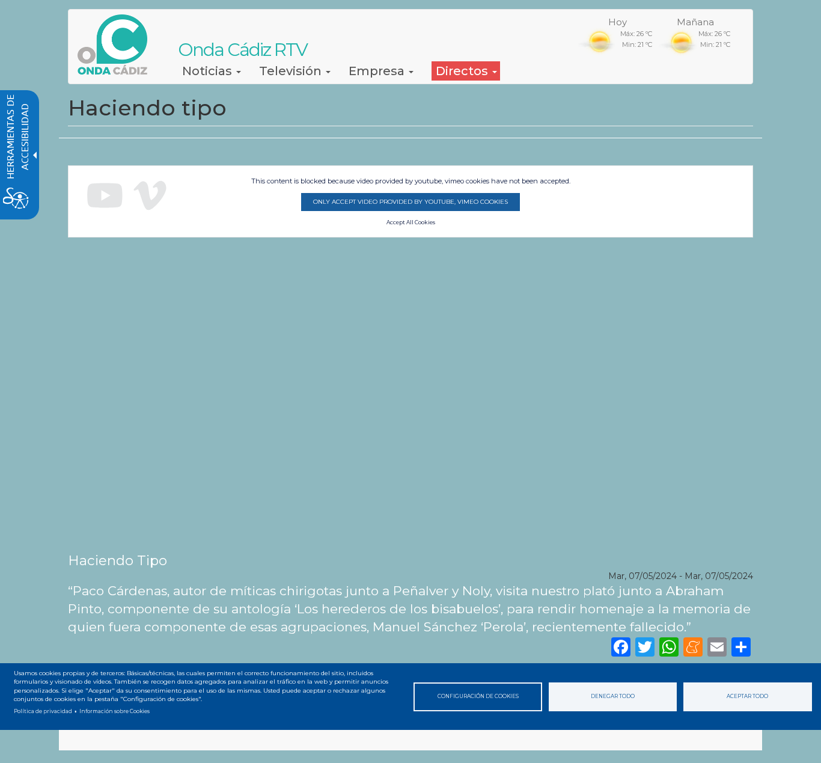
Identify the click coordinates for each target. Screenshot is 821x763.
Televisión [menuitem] (292, 71)
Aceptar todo (747, 696)
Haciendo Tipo (117, 560)
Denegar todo (613, 696)
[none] (741, 646)
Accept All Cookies (410, 222)
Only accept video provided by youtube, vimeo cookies (410, 202)
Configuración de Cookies (478, 696)
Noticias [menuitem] (208, 71)
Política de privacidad (43, 711)
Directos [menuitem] (463, 71)
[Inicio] (117, 44)
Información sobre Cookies (114, 711)
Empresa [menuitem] (378, 71)
